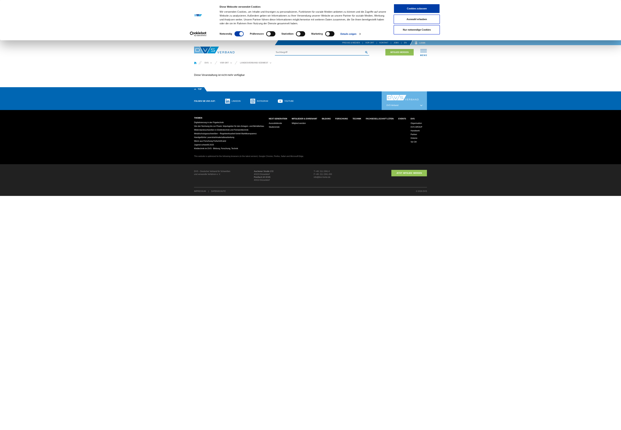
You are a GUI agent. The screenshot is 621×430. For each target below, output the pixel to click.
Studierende (274, 127)
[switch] (270, 33)
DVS (413, 119)
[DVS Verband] (214, 50)
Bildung (326, 119)
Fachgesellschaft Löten (380, 119)
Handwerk (415, 131)
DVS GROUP (416, 127)
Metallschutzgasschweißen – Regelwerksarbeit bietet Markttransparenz (225, 133)
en (405, 43)
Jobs (396, 43)
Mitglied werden (399, 52)
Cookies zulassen (417, 8)
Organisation (416, 123)
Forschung (341, 119)
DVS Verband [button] (392, 105)
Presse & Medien (351, 43)
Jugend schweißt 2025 (204, 145)
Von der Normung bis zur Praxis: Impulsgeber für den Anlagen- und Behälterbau (229, 126)
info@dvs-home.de (322, 177)
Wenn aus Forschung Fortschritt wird (210, 141)
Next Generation (278, 119)
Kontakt (383, 43)
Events (402, 119)
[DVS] (195, 62)
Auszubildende (275, 123)
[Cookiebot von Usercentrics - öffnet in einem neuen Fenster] (198, 34)
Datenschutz (218, 191)
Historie (414, 138)
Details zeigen (348, 34)
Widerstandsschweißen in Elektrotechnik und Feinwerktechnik (221, 130)
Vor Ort (369, 43)
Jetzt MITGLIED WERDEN (409, 173)
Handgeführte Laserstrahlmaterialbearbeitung (214, 137)
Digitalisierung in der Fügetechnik (209, 122)
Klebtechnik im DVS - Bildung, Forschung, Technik (216, 148)
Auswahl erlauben (417, 19)
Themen (198, 118)
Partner (414, 134)
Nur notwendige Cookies (417, 29)
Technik (357, 119)
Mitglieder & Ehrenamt (304, 119)
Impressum (200, 191)
